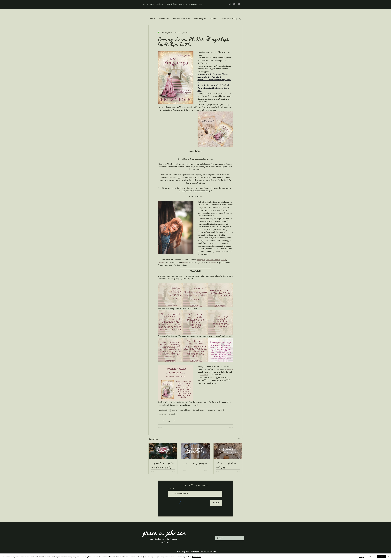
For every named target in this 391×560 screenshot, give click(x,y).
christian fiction (163, 410)
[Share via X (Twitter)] (164, 421)
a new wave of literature (195, 463)
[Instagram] (229, 4)
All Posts (151, 19)
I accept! (381, 557)
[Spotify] (234, 4)
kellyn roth (162, 414)
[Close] (388, 556)
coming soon (211, 410)
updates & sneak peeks (181, 19)
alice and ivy (172, 414)
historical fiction (185, 410)
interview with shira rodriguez (226, 465)
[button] (159, 4)
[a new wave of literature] (195, 451)
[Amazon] (239, 4)
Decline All (370, 557)
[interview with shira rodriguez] (228, 451)
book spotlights (200, 19)
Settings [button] (361, 557)
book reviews (164, 19)
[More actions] (232, 33)
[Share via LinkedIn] (169, 421)
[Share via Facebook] (159, 421)
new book (221, 410)
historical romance (198, 410)
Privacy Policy (201, 552)
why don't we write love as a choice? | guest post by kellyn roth (163, 465)
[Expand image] (170, 295)
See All (240, 439)
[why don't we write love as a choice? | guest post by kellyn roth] (163, 451)
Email (170, 489)
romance (174, 410)
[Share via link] (174, 421)
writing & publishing (229, 19)
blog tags (213, 19)
